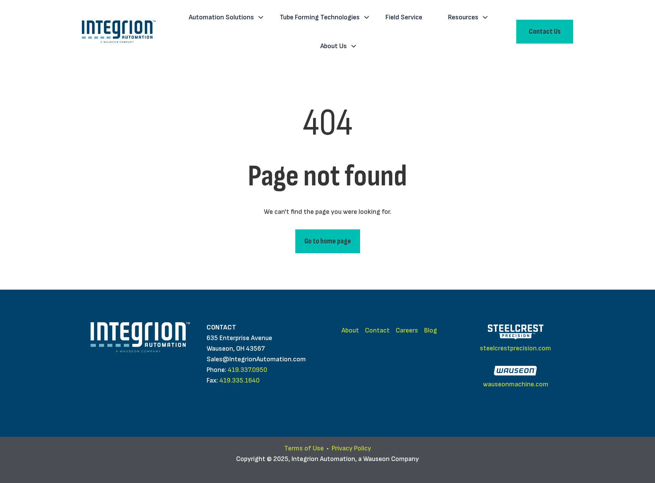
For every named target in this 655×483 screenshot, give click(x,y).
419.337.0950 (247, 370)
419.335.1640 (239, 380)
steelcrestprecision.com (515, 348)
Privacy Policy (351, 448)
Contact (377, 330)
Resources (463, 17)
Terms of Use (304, 448)
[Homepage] (119, 31)
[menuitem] (223, 17)
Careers (407, 330)
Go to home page (327, 241)
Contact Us (545, 31)
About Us (333, 46)
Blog (430, 330)
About (350, 330)
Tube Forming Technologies (320, 17)
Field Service (403, 17)
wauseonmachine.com (515, 384)
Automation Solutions (221, 17)
